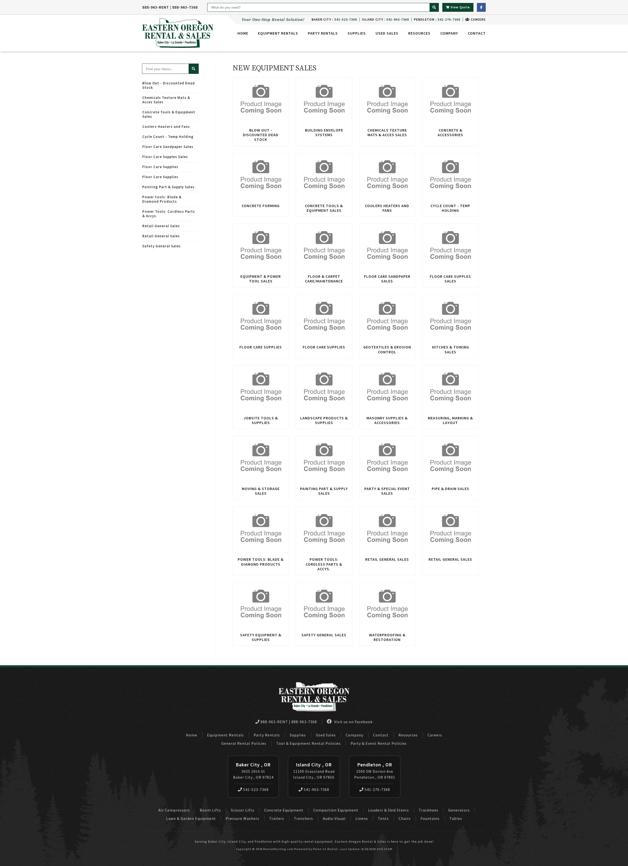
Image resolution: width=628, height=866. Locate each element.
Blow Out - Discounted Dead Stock (168, 85)
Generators (459, 810)
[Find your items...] (193, 69)
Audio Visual (334, 818)
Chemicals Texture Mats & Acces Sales (166, 99)
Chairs (405, 818)
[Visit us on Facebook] (481, 7)
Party (323, 33)
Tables (455, 818)
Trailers (276, 818)
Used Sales (387, 33)
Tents (383, 818)
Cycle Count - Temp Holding (168, 136)
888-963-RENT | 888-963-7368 (170, 7)
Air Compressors (174, 810)
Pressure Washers (242, 818)
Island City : (385, 19)
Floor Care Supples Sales (165, 156)
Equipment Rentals (225, 735)
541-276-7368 (377, 789)
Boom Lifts (210, 810)
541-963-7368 (316, 789)
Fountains (430, 818)
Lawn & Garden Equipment (191, 818)
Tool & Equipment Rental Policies (308, 743)
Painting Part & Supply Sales (168, 187)
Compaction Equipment (335, 810)
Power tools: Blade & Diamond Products (162, 199)
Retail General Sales (161, 226)
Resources (419, 33)
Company (449, 33)
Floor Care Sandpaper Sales (167, 146)
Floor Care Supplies (160, 166)
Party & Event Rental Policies (379, 743)
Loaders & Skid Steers (388, 810)
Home (242, 33)
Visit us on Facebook (353, 721)
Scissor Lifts (242, 810)
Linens (361, 818)
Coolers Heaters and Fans (166, 126)
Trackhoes (428, 810)
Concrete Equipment (283, 810)
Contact (477, 33)
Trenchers (303, 818)
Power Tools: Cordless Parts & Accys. (168, 213)
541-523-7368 (256, 789)
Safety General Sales (161, 246)
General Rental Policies (243, 743)
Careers (478, 19)
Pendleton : (437, 19)
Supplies (357, 33)
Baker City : (334, 19)
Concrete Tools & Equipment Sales (168, 114)
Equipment (278, 33)
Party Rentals (267, 735)
